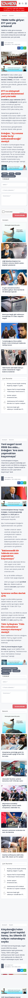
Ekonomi (11, 440)
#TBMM (5, 173)
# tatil (11, 173)
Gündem (11, 15)
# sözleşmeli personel (8, 176)
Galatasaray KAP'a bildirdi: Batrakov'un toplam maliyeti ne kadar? (14, 9)
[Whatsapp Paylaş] (24, 48)
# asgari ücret (6, 671)
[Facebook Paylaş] (18, 48)
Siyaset (11, 925)
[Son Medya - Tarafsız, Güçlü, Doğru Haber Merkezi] (9, 3)
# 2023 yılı (16, 671)
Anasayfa (4, 15)
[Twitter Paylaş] (21, 48)
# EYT (18, 173)
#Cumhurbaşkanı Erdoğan (9, 668)
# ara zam (5, 673)
